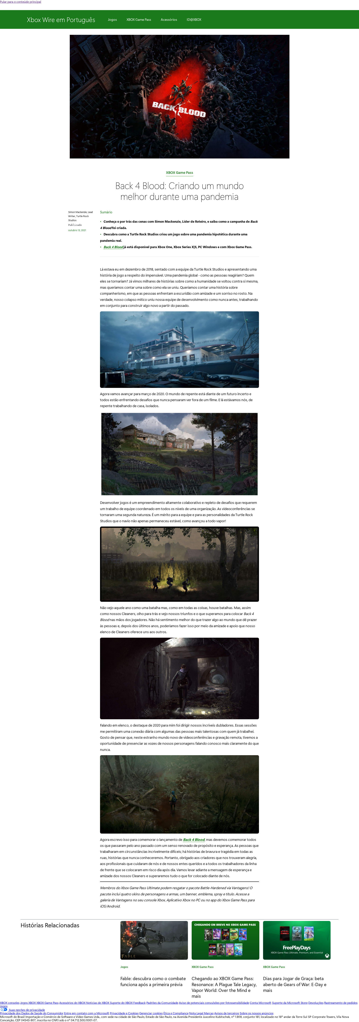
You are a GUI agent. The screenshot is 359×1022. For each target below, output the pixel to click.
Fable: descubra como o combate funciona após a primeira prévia (153, 981)
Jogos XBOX (28, 1003)
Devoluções (315, 1003)
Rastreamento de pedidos (341, 1003)
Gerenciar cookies (151, 1013)
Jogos (112, 19)
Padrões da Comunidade (162, 1003)
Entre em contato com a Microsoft (86, 1013)
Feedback (139, 1003)
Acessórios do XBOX (72, 1003)
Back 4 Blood (113, 247)
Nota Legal (196, 1013)
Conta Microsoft (260, 1003)
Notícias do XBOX (98, 1003)
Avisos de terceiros (226, 1013)
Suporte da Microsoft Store (290, 1003)
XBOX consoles (9, 1003)
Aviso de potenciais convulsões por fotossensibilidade (214, 1003)
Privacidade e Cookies (124, 1013)
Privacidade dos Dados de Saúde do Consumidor (31, 1013)
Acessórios (169, 19)
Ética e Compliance (175, 1013)
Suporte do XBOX (121, 1003)
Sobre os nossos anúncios (256, 1013)
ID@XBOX (194, 19)
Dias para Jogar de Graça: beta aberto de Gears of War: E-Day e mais (294, 984)
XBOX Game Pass (139, 19)
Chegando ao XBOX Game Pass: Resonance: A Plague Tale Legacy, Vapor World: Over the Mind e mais (224, 987)
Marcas (209, 1013)
